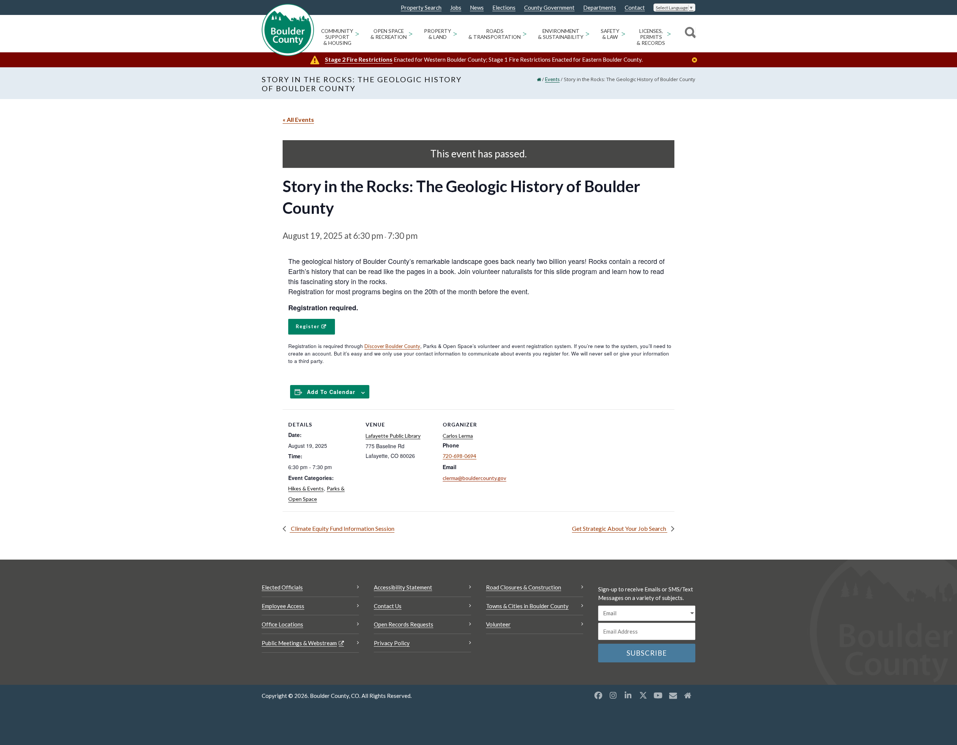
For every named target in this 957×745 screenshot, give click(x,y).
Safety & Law (610, 34)
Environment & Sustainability (561, 34)
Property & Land (437, 34)
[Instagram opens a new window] (613, 695)
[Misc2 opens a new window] (687, 695)
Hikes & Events (306, 488)
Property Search (421, 8)
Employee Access (283, 606)
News (477, 7)
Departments (599, 7)
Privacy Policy (392, 643)
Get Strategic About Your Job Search (619, 528)
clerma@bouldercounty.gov (474, 478)
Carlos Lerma (458, 435)
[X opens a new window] (643, 695)
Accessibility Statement (403, 587)
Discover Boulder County (392, 346)
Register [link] (308, 326)
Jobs (455, 7)
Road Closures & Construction (523, 587)
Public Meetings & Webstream (299, 643)
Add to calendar (331, 391)
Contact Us (387, 606)
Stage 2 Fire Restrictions (359, 59)
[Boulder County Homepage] (288, 30)
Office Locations (282, 624)
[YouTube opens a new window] (657, 695)
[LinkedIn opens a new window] (628, 695)
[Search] (689, 33)
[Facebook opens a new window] (598, 695)
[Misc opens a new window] (672, 695)
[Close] (696, 60)
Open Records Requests (403, 624)
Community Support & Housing (337, 37)
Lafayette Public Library (393, 435)
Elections (504, 7)
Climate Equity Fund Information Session (342, 528)
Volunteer (498, 624)
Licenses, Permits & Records (651, 37)
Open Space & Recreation (388, 34)
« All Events (298, 119)
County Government (549, 7)
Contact (635, 7)
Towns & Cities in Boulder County (527, 606)
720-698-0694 (459, 456)
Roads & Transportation (494, 34)
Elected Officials (282, 587)
